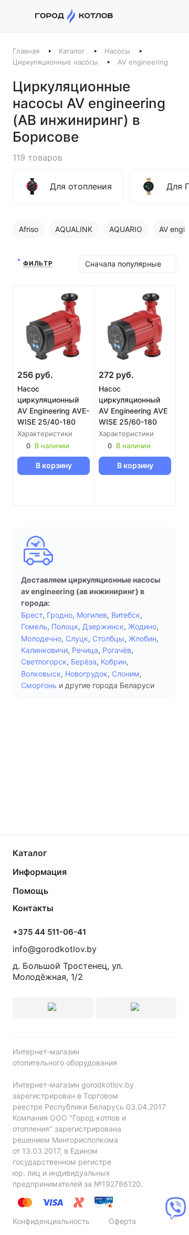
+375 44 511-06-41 (49, 932)
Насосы (117, 51)
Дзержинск (103, 626)
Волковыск (41, 673)
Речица (85, 650)
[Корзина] (170, 16)
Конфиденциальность (51, 1221)
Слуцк (77, 638)
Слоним (126, 673)
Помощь (30, 890)
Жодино (142, 626)
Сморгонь (39, 685)
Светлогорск (44, 661)
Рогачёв (116, 650)
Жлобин (142, 638)
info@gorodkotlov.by (55, 949)
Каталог (72, 51)
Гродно (59, 614)
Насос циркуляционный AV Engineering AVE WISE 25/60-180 (133, 405)
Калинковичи (44, 650)
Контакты (33, 908)
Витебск (125, 614)
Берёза (84, 661)
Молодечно (41, 638)
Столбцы (108, 638)
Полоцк (64, 626)
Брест (32, 614)
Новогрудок (86, 673)
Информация (40, 872)
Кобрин (114, 661)
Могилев (92, 614)
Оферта (122, 1221)
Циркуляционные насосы (55, 62)
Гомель (34, 626)
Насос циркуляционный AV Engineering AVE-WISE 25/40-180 (53, 405)
